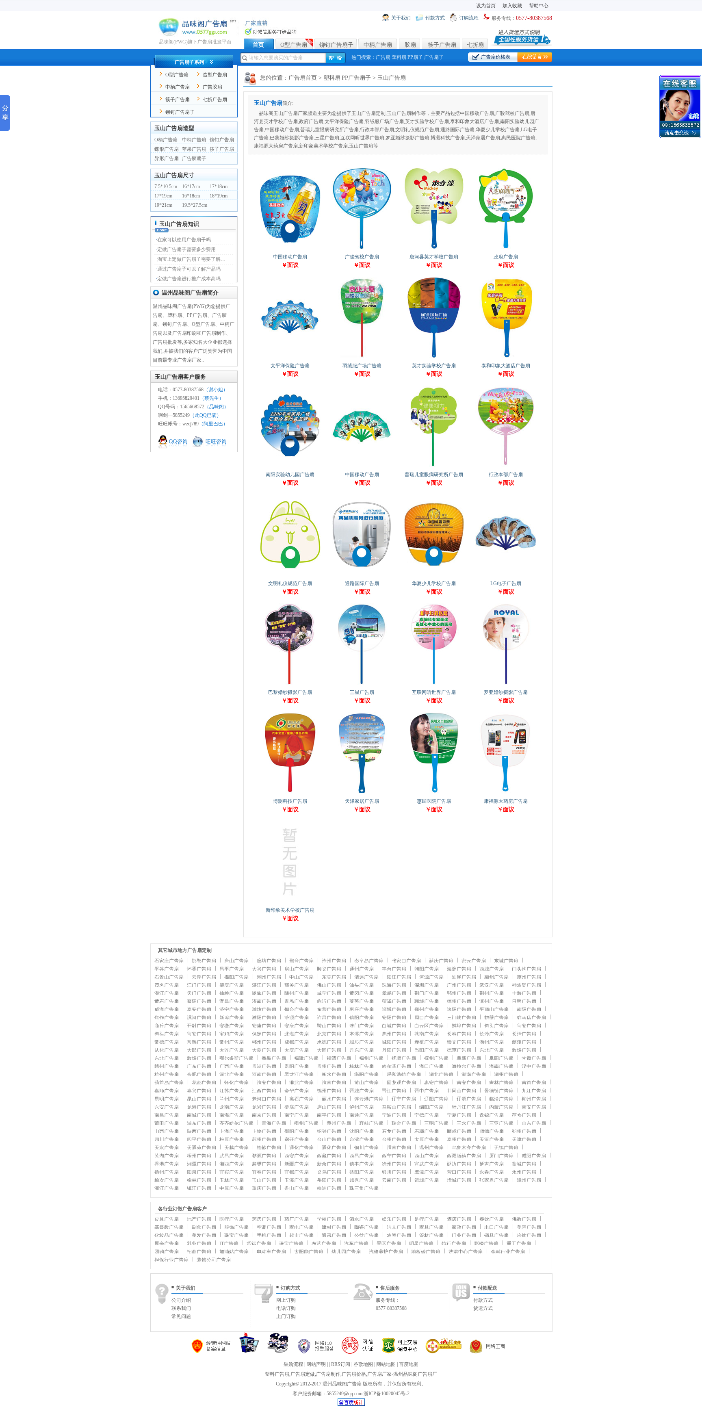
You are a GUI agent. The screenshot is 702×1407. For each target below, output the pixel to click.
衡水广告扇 (334, 1074)
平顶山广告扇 (494, 1009)
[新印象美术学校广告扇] (290, 902)
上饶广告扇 (264, 1131)
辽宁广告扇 (404, 1099)
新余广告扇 (329, 1164)
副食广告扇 (204, 1227)
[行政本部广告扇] (505, 466)
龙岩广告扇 (264, 1107)
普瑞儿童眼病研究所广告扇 (434, 474)
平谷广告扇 (166, 969)
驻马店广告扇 (531, 1018)
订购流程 (469, 18)
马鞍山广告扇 (396, 1107)
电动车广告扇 (271, 1252)
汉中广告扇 (534, 1066)
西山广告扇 (426, 1156)
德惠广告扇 (459, 1050)
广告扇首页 (302, 78)
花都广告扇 (204, 1083)
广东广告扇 (199, 1066)
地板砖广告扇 (425, 1252)
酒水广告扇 (361, 1219)
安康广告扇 (264, 1026)
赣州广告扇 (166, 1066)
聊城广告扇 (426, 1001)
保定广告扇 (264, 1034)
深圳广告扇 (426, 985)
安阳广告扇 (394, 1018)
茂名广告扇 (166, 985)
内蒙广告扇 (501, 1107)
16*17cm (191, 186)
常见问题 (181, 1316)
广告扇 (383, 57)
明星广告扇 (421, 1244)
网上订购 (286, 1300)
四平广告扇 (199, 1140)
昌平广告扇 (231, 969)
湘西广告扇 (231, 1164)
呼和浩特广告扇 (404, 1074)
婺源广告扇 (264, 1156)
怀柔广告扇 (199, 969)
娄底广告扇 (296, 1107)
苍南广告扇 (426, 1034)
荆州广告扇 (491, 993)
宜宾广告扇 (231, 1172)
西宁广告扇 (394, 1156)
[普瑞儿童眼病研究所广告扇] (433, 466)
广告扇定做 (302, 1374)
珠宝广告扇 (236, 1235)
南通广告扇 (361, 1115)
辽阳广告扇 (436, 1099)
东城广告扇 (506, 961)
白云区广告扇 (429, 1026)
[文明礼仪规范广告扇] (290, 575)
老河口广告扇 (266, 1099)
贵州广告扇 (329, 1066)
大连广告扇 (231, 1050)
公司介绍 (181, 1300)
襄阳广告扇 (199, 1001)
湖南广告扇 (474, 1074)
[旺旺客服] (210, 447)
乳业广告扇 (199, 1244)
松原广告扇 (231, 1140)
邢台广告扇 (301, 961)
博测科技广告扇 (290, 801)
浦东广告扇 (199, 1123)
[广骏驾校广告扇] (362, 248)
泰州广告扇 (459, 1140)
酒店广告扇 (459, 1219)
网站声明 (316, 1364)
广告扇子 (434, 57)
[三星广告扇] (362, 684)
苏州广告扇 (264, 1140)
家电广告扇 (301, 1227)
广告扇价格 (354, 1374)
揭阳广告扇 (236, 977)
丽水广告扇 (334, 1099)
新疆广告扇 (296, 1164)
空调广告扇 (269, 1227)
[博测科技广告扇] (290, 793)
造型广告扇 (215, 75)
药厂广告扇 (296, 1219)
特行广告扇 (454, 1244)
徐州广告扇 (394, 1164)
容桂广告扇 (371, 1123)
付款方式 (435, 18)
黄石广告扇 (166, 1001)
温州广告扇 (431, 1148)
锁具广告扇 (496, 1235)
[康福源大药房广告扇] (505, 793)
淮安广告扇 (269, 1083)
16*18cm (191, 196)
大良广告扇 (264, 1050)
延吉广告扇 (491, 1164)
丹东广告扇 (361, 1050)
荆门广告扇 (426, 993)
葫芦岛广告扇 (169, 1083)
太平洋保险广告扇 (290, 366)
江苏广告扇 (231, 1091)
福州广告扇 (371, 1058)
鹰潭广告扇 (426, 1172)
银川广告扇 (394, 1172)
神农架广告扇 (526, 985)
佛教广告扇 (524, 1219)
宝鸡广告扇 (231, 1034)
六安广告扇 (166, 1107)
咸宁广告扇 (329, 993)
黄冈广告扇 (361, 993)
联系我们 (181, 1308)
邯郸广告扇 (204, 961)
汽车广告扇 (356, 1244)
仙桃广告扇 (231, 993)
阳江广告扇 (399, 977)
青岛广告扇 (296, 1001)
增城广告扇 (459, 1180)
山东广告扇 (534, 1123)
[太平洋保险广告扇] (290, 357)
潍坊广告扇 (264, 1009)
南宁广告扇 (296, 1115)
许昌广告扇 (329, 1018)
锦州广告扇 (329, 1091)
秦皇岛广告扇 (369, 961)
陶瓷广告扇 (366, 1227)
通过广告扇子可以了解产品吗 (189, 269)
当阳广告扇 (426, 1050)
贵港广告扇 (264, 1066)
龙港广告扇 (199, 1107)
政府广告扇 (506, 257)
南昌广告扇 (166, 1115)
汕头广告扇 (361, 985)
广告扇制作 (328, 1374)
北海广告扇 (296, 1034)
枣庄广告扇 (361, 1009)
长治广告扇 (524, 1034)
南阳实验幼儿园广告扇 (290, 474)
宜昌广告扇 (231, 1001)
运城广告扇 (426, 1180)
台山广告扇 (329, 1140)
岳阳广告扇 (329, 1180)
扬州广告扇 (166, 1172)
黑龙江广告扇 (299, 1074)
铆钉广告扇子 (336, 45)
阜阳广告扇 (501, 1058)
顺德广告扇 (491, 1131)
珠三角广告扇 (364, 1188)
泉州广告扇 (339, 1123)
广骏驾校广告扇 (362, 257)
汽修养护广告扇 (386, 1252)
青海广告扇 (274, 1123)
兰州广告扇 (231, 1099)
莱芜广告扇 (361, 1001)
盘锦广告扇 (491, 1115)
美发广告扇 (204, 1235)
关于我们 (401, 18)
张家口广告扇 (406, 961)
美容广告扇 (529, 1227)
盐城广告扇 (524, 1164)
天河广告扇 (491, 1140)
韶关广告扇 (296, 985)
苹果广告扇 (194, 149)
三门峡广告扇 (461, 1018)
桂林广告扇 (361, 1066)
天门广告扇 (199, 993)
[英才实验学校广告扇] (433, 357)
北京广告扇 (329, 1034)
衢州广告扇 (306, 1123)
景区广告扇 (389, 1244)
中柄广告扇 (378, 45)
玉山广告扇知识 (179, 224)
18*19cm (219, 196)
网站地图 (386, 1364)
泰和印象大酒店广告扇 (505, 366)
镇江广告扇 (199, 1188)
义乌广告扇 (329, 1172)
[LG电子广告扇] (505, 575)
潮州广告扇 (269, 977)
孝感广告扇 (394, 993)
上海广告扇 (231, 1131)
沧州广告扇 (334, 961)
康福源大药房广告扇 (506, 801)
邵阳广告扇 (296, 1131)
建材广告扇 (334, 1227)
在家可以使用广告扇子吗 (184, 240)
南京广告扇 (264, 1115)
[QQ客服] (174, 447)
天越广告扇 (236, 1148)
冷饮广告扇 (529, 1235)
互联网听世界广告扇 (434, 692)
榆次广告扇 (166, 1180)
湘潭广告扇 (199, 1164)
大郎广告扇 (199, 1050)
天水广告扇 (166, 1148)
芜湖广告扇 (166, 1156)
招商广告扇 (199, 1252)
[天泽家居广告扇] (362, 793)
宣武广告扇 (426, 1164)
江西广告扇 (264, 1091)
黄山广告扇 (366, 1083)
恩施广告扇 (264, 993)
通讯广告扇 (334, 1235)
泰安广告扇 (199, 1009)
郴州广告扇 (264, 1042)
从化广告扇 (166, 1050)
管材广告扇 (431, 1235)
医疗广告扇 (231, 1219)
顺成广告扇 (459, 1131)
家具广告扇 (431, 1227)
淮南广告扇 (334, 1083)
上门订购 (286, 1316)
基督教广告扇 (169, 1227)
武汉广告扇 (491, 985)
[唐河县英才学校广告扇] (433, 248)
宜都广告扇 (296, 1172)
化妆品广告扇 (169, 1235)
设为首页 (486, 6)
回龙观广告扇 (401, 1083)
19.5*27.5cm (194, 205)
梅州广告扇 (496, 977)
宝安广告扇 (529, 1026)
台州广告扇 (394, 1140)
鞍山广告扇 (329, 1026)
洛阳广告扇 (459, 1009)
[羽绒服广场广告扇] (362, 357)
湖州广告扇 (506, 1074)
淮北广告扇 (301, 1083)
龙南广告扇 (231, 1107)
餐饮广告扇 (491, 1219)
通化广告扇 (301, 1148)
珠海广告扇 (394, 985)
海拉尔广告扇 (466, 1066)
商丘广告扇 (166, 1026)
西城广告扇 (491, 969)
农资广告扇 (399, 1235)
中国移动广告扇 (290, 257)
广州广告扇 (459, 985)
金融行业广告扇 (508, 1252)
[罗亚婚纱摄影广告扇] (505, 684)
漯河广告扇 (199, 1018)
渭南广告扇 (399, 1148)
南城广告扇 (199, 1115)
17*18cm (219, 186)
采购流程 (293, 1364)
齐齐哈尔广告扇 (236, 1123)
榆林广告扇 (199, 1180)
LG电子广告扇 (505, 583)
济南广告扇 (264, 1001)
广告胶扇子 (194, 158)
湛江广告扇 (264, 985)
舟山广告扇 (296, 1188)
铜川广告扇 (366, 1148)
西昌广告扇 (361, 1156)
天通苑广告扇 (201, 1148)
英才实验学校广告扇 (434, 366)
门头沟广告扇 (526, 969)
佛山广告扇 (329, 985)
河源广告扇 (431, 977)
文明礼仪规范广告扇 (290, 583)
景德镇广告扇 (499, 1091)
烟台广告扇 (296, 1009)
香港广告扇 (166, 1164)
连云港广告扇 (369, 1099)
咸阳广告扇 (534, 1156)
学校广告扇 (329, 1219)
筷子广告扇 (442, 45)
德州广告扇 (459, 1001)
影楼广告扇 (486, 1244)
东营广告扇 (329, 1009)
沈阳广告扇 (361, 1131)
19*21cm (163, 205)
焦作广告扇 (166, 1018)
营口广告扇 (459, 1172)
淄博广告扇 (394, 1009)
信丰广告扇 (361, 1164)
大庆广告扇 (296, 1050)
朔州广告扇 (524, 1131)
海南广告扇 (501, 1066)
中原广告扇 (231, 1188)
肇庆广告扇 (231, 985)
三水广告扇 (469, 1123)
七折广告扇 (215, 99)
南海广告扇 (231, 1115)
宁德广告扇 (426, 1115)
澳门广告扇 (361, 1026)
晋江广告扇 (394, 1091)
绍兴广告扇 (329, 1131)
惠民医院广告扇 (434, 801)
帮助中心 (538, 6)
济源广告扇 (296, 1018)
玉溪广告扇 (296, 1180)
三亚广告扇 (501, 1123)
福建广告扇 (306, 1058)
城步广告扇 (361, 1042)
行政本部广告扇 (506, 474)
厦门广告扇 (501, 1156)
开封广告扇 (199, 1026)
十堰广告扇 (524, 993)
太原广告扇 (426, 1140)
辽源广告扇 (469, 1099)
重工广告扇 (519, 1244)
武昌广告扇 (231, 1156)
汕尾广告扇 (464, 977)
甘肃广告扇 (534, 1058)
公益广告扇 (366, 1235)
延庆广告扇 (441, 961)
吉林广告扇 (501, 1083)
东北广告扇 (491, 1050)
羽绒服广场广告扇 (361, 366)
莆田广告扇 (166, 1123)
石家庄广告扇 (169, 961)
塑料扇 (399, 57)
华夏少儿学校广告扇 (434, 583)
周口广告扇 (426, 1018)
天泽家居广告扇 (362, 801)
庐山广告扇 (329, 1107)
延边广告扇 (459, 1164)
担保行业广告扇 (171, 1260)
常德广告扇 (166, 1042)
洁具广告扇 (399, 1227)
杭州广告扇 (166, 1074)
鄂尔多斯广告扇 (236, 1058)
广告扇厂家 (379, 1374)
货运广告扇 (259, 1244)
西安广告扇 (296, 1156)
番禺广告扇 (274, 1058)
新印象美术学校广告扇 (290, 910)
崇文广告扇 (459, 1042)
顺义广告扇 (329, 969)
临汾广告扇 (501, 1099)
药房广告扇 (264, 1219)
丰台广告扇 (394, 969)
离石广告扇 (301, 1099)
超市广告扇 (301, 1235)
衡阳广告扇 (366, 1074)
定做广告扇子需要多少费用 (186, 249)
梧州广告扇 (199, 1156)
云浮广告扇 (204, 977)
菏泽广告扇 (394, 1001)
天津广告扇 (524, 1140)
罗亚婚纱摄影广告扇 (506, 692)
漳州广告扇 (529, 1180)
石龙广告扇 (394, 1131)
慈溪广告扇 (524, 1042)
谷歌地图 (363, 1364)
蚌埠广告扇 (464, 1026)
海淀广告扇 (459, 969)
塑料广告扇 (277, 1374)
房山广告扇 (296, 969)
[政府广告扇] (505, 248)
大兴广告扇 (264, 969)
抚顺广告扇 (404, 1058)
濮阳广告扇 (264, 1018)
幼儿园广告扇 (346, 1252)
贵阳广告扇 (296, 1066)
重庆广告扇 (264, 1188)
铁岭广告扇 (269, 1148)
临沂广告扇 (329, 1001)
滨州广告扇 (491, 1001)
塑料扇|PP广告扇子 (347, 78)
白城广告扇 (394, 1026)
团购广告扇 (166, 1252)
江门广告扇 (199, 985)
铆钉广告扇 (222, 140)
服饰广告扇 (236, 1227)
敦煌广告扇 (524, 1050)
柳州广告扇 (534, 1099)
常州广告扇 (231, 1042)
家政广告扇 (464, 1227)
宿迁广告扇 (296, 1140)
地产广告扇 (199, 1219)
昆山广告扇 (199, 1099)
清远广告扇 (366, 977)
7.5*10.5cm (165, 186)
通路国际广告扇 (362, 583)
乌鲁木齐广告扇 (469, 1148)
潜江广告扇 (166, 993)
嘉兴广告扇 (199, 1091)
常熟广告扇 (199, 1042)
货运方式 (483, 1308)
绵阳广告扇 (431, 1107)
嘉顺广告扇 (166, 1091)
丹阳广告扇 (394, 1050)
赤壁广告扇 (426, 1042)
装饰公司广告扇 (214, 1260)
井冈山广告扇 (461, 1091)
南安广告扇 (534, 1107)
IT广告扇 (228, 1244)
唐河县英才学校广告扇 (434, 257)
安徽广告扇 (231, 1026)
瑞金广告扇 (404, 1123)
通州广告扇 (361, 969)
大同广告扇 (329, 1050)
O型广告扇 (293, 45)
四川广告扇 (166, 1140)
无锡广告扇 (506, 1148)
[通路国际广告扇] (362, 575)
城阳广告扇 (394, 1042)
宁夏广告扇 (459, 1115)
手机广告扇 (269, 1235)
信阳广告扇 (361, 1018)
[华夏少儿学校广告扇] (433, 575)
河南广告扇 (264, 1074)
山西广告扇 (166, 1131)
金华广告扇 (296, 1091)
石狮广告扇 (426, 1131)
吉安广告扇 (469, 1083)
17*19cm (163, 196)
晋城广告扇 (361, 1091)
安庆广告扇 (296, 1026)
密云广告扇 (474, 961)
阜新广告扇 (469, 1058)
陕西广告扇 (199, 1131)
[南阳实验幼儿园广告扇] (290, 466)
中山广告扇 (301, 977)
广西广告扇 (231, 1066)
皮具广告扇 (166, 1219)
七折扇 (475, 45)
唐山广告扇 (236, 961)
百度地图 (408, 1364)
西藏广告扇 (329, 1156)
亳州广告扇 (394, 1034)
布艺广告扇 (324, 1244)
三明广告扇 (436, 1123)
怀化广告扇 (236, 1083)
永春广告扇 (491, 1172)
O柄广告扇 (166, 140)
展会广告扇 (166, 1244)
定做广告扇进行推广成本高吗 (189, 279)
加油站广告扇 (234, 1252)
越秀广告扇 (361, 1180)
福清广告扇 (339, 1058)
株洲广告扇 (329, 1188)
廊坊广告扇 (269, 961)
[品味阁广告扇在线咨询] (680, 136)
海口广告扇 (431, 1066)
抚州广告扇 (436, 1058)
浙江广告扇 (166, 1188)
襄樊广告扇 (264, 1164)
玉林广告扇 (231, 1180)
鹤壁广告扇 (496, 1018)
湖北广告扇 (441, 1074)
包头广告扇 (496, 1026)
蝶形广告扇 (166, 149)
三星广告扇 (362, 692)
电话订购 (286, 1308)
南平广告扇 (329, 1115)
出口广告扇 (496, 1227)
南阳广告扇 (529, 1009)
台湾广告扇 (361, 1140)
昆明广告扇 (166, 1099)
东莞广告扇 (334, 977)
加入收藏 (512, 6)
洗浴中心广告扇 (465, 1252)
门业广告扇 (464, 1235)
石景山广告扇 (169, 977)
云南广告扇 (394, 1180)
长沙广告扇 (491, 1034)
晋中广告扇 (426, 1091)
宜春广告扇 (264, 1172)
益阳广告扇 (361, 1172)
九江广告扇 (534, 1091)
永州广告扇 (524, 1172)
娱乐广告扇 (394, 1219)
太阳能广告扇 (308, 1252)
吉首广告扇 (534, 1083)
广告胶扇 (212, 87)
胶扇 (410, 45)
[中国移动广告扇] (290, 248)
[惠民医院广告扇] (433, 793)
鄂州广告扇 (459, 993)
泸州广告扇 (361, 1107)
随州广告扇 (296, 993)
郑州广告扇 (426, 1009)
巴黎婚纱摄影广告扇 (290, 692)
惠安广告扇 (436, 1083)
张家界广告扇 (494, 1180)
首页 (258, 45)
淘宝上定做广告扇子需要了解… (191, 259)
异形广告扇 (166, 158)
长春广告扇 (459, 1034)
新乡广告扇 (231, 1018)
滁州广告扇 (491, 1042)
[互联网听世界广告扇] (433, 684)
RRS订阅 (340, 1364)
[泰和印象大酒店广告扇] (505, 357)
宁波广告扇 (394, 1115)
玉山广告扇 (264, 1180)
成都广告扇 (296, 1042)
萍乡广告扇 (524, 1115)
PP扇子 (415, 57)
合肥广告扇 (199, 1074)
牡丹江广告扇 (466, 1107)
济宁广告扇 (231, 1009)
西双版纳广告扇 (464, 1156)
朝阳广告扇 (426, 969)
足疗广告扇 (426, 1219)
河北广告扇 (231, 1074)
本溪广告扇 (361, 1034)
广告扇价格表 (495, 57)
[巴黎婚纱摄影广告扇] (290, 684)
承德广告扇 (329, 1042)
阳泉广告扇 (199, 1172)
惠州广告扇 (529, 977)
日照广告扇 (524, 1001)
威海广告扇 (166, 1009)
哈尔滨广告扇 (396, 1066)
